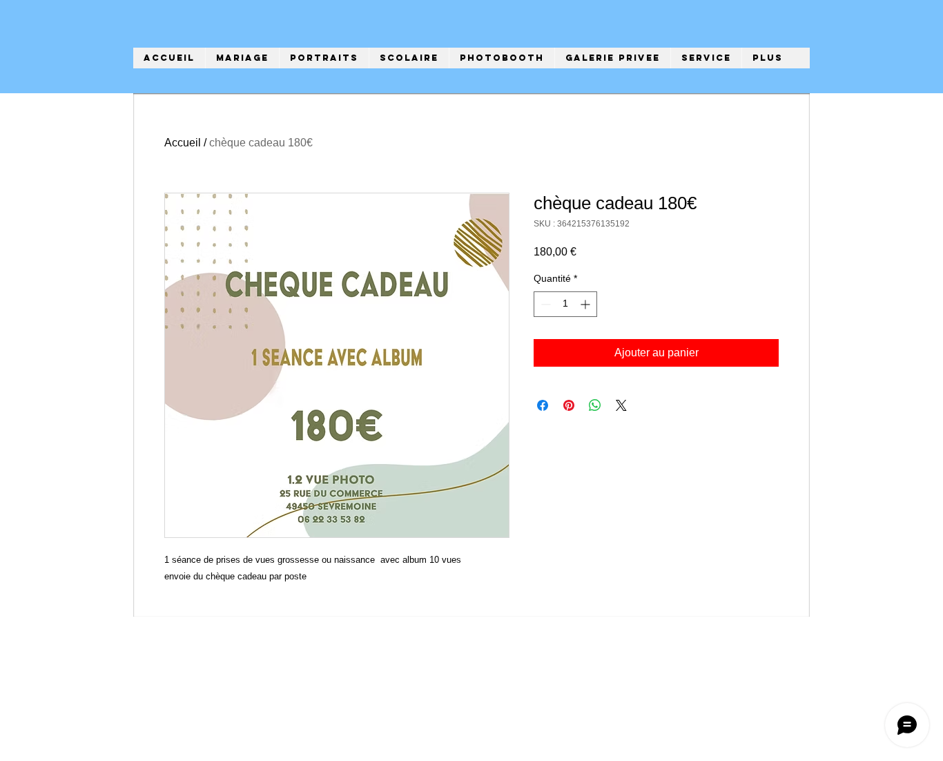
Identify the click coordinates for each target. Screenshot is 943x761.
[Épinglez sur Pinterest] (569, 405)
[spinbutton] (565, 304)
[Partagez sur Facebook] (542, 405)
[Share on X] (621, 405)
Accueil (182, 142)
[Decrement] (544, 304)
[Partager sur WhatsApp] (595, 405)
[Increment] (586, 304)
